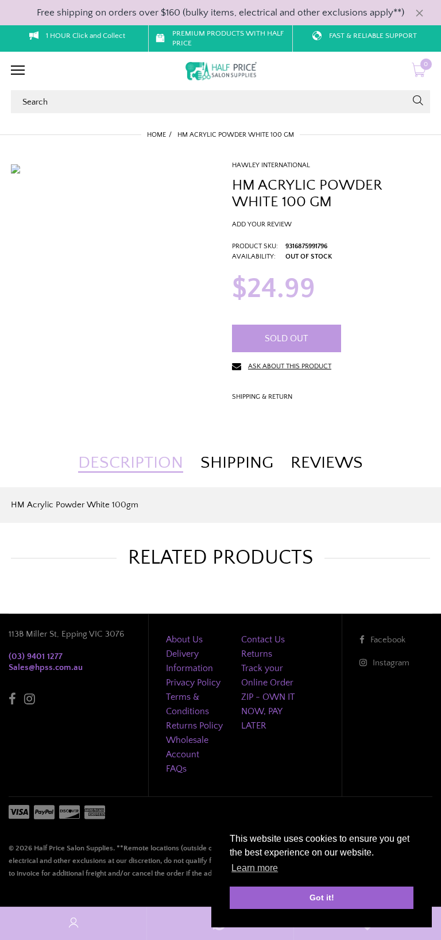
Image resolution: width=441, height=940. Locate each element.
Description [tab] (130, 463)
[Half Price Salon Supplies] (220, 71)
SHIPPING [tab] (236, 463)
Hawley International (271, 165)
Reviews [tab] (327, 463)
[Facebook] (12, 701)
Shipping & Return (262, 396)
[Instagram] (29, 701)
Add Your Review (262, 224)
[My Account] (73, 923)
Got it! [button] (322, 897)
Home (156, 134)
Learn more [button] (254, 868)
